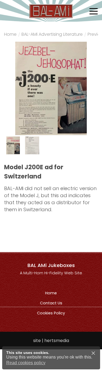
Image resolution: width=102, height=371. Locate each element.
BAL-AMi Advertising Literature (52, 34)
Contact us (51, 303)
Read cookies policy (25, 362)
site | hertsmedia (51, 340)
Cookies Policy (51, 313)
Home (10, 34)
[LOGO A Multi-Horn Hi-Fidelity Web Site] (51, 11)
